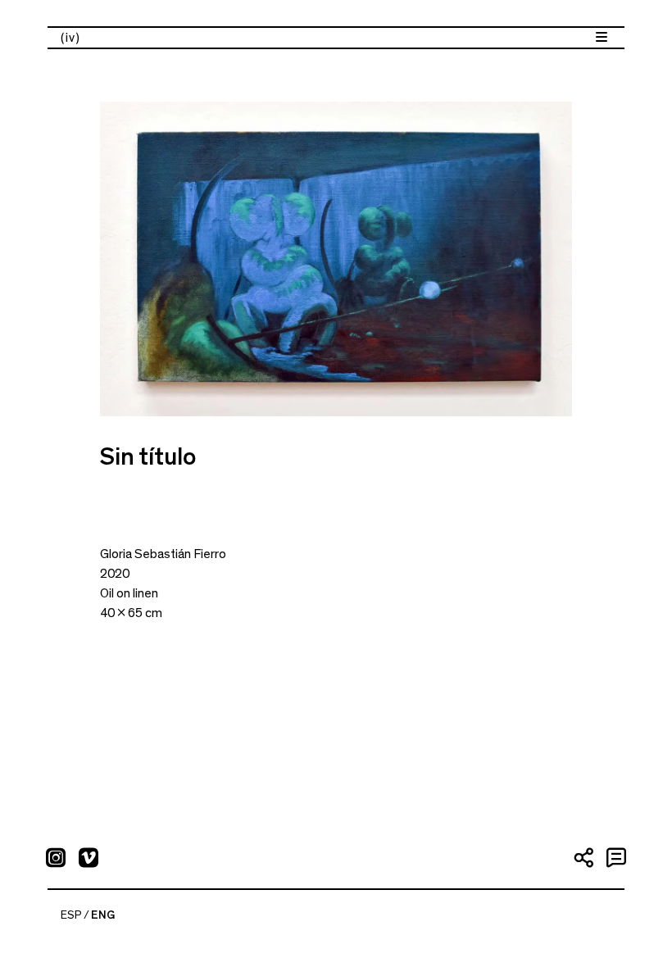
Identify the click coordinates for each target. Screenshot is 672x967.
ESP (71, 915)
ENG (103, 915)
